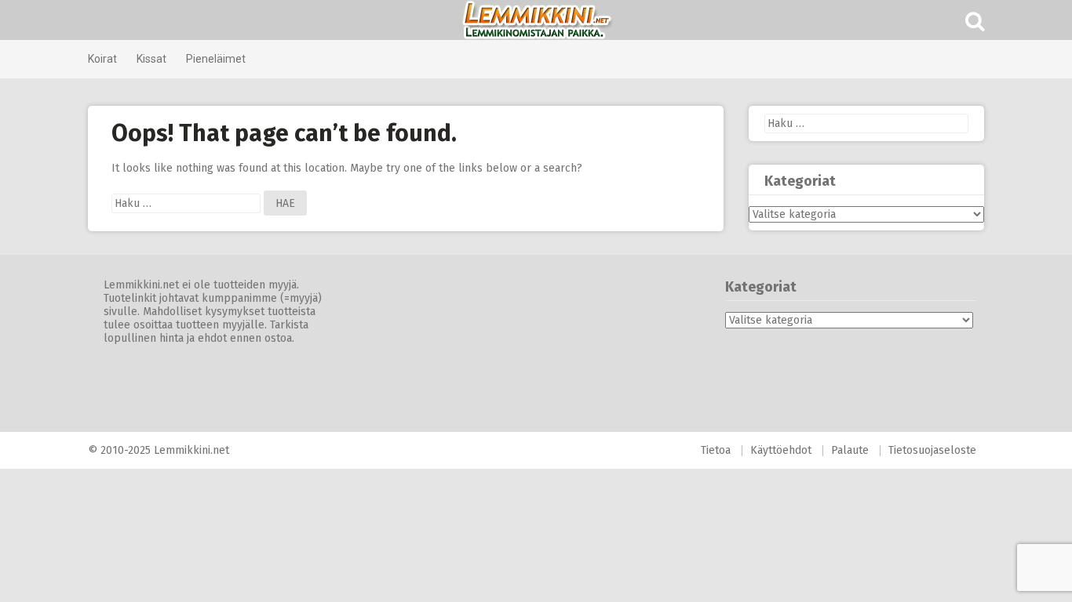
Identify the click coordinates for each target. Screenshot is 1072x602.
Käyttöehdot (780, 450)
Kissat (151, 59)
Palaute (850, 450)
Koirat (102, 59)
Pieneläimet (216, 59)
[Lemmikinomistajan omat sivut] (536, 20)
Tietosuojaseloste (932, 450)
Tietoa (716, 450)
